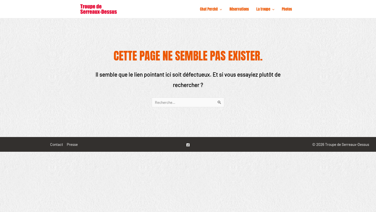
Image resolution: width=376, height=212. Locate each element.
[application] (220, 9)
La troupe (263, 9)
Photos (287, 9)
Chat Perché (209, 9)
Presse (72, 144)
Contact (56, 144)
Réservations (239, 9)
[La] (188, 145)
